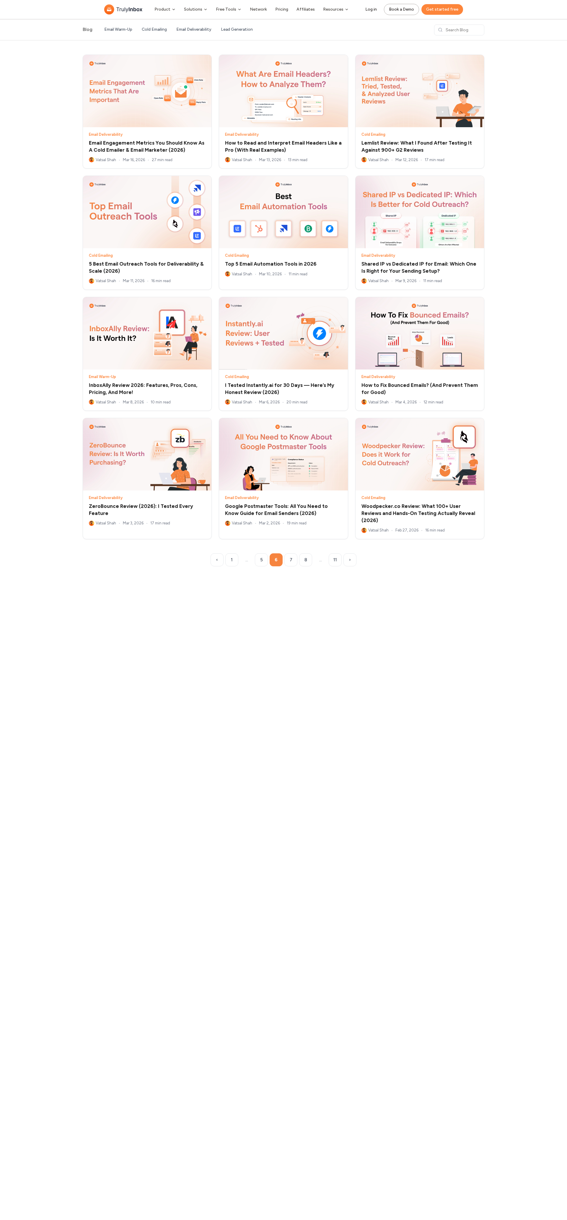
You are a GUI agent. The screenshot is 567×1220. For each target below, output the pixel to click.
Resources (333, 9)
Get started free (442, 9)
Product (162, 9)
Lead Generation (237, 29)
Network (258, 9)
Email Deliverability (193, 29)
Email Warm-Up (118, 29)
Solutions (193, 9)
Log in (371, 9)
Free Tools (226, 9)
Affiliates (305, 9)
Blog (87, 29)
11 (335, 559)
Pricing (281, 9)
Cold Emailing (154, 29)
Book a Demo (401, 9)
